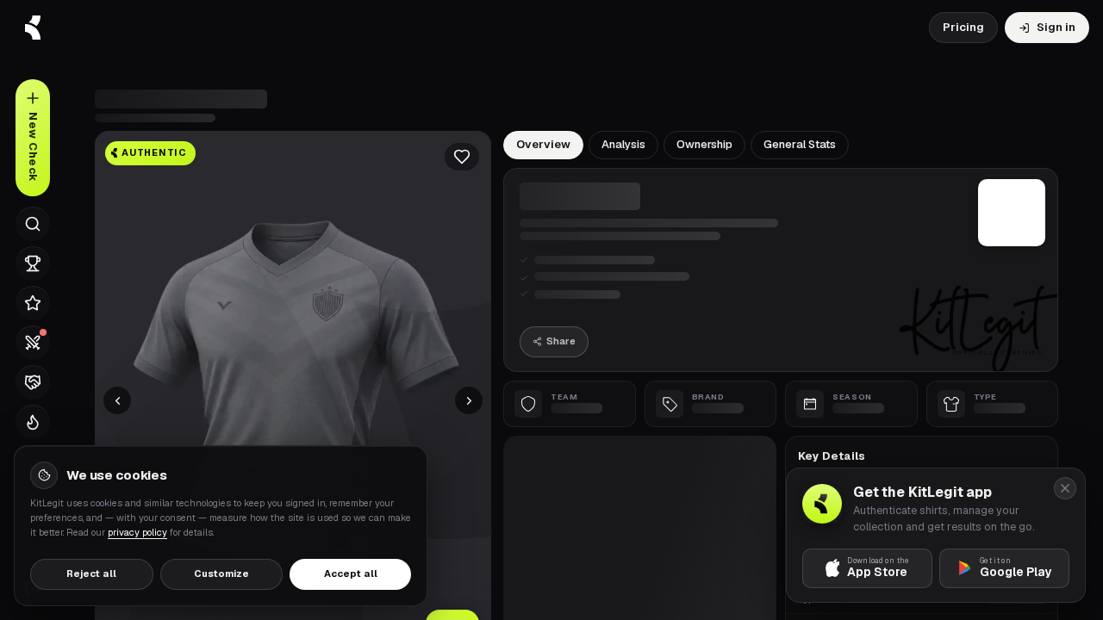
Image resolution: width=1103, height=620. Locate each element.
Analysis (623, 144)
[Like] (462, 156)
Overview (543, 144)
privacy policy (137, 532)
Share (561, 341)
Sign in (1056, 27)
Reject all (91, 573)
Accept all (350, 573)
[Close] (1065, 488)
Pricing (963, 27)
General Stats (799, 144)
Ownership (704, 144)
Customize (221, 573)
